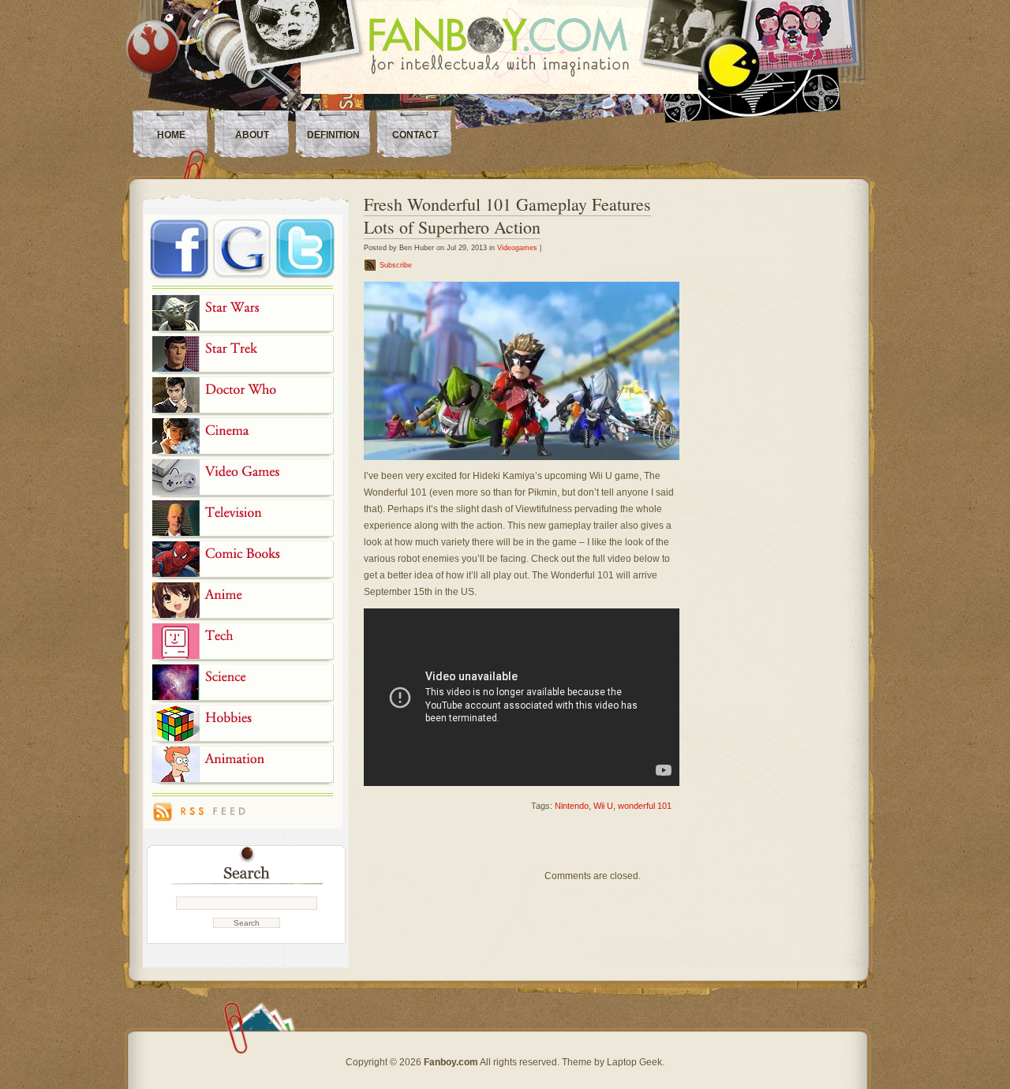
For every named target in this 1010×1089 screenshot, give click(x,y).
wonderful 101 (644, 805)
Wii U (603, 805)
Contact (415, 134)
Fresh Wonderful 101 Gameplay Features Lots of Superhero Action (507, 215)
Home (171, 134)
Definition (333, 134)
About (252, 134)
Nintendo (572, 805)
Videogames (517, 248)
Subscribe (396, 265)
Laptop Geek (634, 1062)
